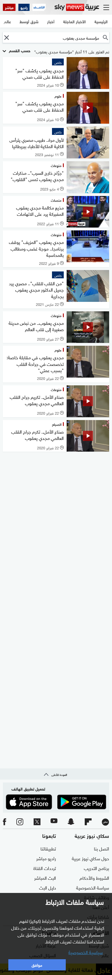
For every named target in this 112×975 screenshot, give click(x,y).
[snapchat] (70, 822)
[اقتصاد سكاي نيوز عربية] (39, 7)
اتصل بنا (101, 848)
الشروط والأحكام (94, 877)
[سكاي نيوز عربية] (77, 7)
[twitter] (37, 822)
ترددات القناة (44, 867)
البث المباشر (45, 877)
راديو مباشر (46, 857)
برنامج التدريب (96, 867)
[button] (6, 37)
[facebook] (4, 822)
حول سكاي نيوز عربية (90, 857)
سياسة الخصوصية (92, 887)
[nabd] (105, 822)
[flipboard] (88, 822)
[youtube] (54, 822)
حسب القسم (19, 50)
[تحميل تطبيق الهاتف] (56, 802)
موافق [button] (37, 964)
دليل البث (47, 887)
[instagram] (19, 822)
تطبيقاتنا (48, 848)
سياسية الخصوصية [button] (85, 952)
